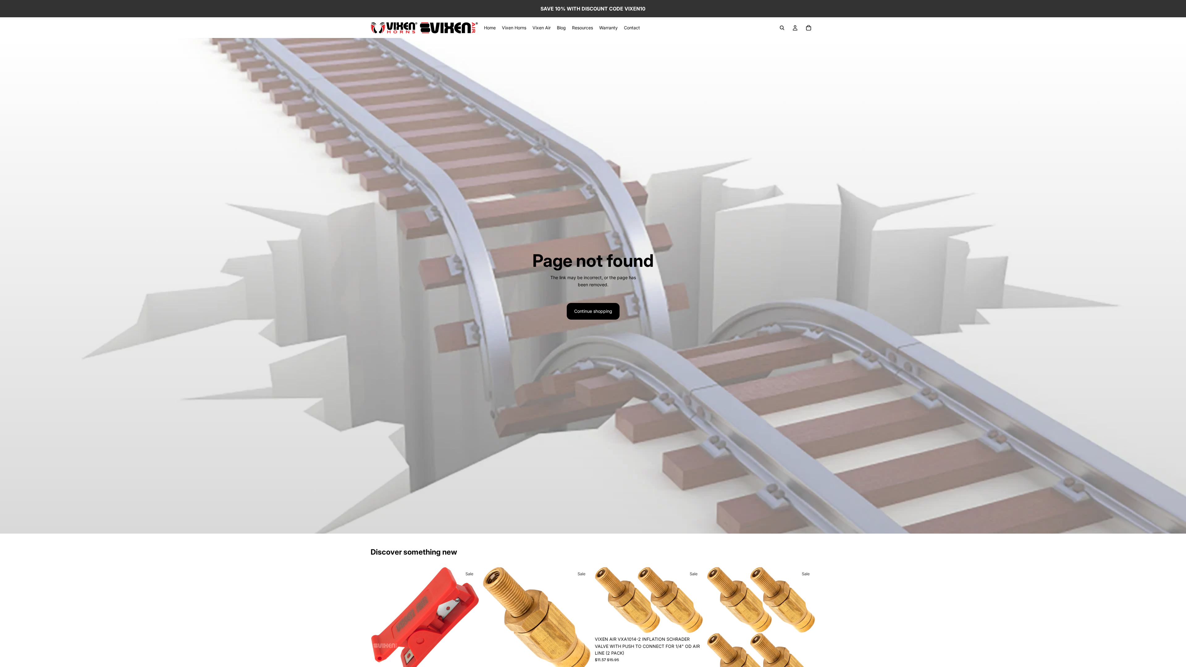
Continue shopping (593, 311)
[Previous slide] (604, 600)
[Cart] (808, 28)
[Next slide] (694, 600)
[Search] (782, 28)
